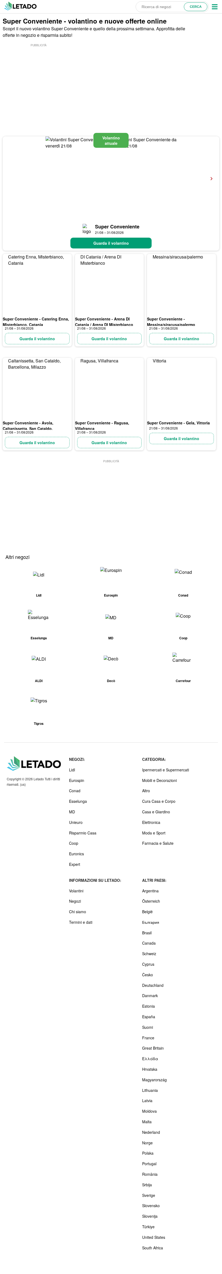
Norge (147, 1142)
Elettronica (151, 822)
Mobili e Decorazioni (159, 780)
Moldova (149, 1111)
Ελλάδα (150, 1058)
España (148, 1016)
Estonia (148, 1006)
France (148, 1037)
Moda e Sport (153, 833)
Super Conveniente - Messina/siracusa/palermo (171, 321)
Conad (74, 790)
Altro (146, 790)
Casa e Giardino (156, 811)
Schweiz (149, 953)
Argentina (150, 890)
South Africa (152, 1247)
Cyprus (148, 964)
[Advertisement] (38, 82)
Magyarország (154, 1079)
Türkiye (148, 1226)
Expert (74, 864)
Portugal (149, 1163)
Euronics (76, 853)
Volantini (76, 890)
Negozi (75, 901)
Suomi (147, 1027)
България (150, 922)
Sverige (148, 1195)
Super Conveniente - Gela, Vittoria (178, 422)
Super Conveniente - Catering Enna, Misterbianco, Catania (36, 321)
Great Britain (153, 1048)
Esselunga (78, 801)
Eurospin (76, 780)
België (147, 911)
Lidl (72, 769)
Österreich (151, 901)
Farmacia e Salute (158, 843)
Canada (149, 943)
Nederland (151, 1132)
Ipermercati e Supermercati (165, 769)
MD (72, 811)
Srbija (147, 1184)
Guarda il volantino (111, 243)
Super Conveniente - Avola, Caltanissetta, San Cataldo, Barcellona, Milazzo (28, 428)
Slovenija (150, 1216)
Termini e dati (80, 922)
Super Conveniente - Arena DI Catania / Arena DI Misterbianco (104, 321)
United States (153, 1237)
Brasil (147, 932)
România (150, 1174)
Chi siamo (77, 911)
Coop (73, 843)
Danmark (150, 995)
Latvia (147, 1100)
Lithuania (150, 1090)
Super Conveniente (117, 226)
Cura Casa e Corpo (158, 801)
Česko (147, 974)
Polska (148, 1153)
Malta (147, 1121)
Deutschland (153, 985)
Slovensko (151, 1205)
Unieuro (76, 822)
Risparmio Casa (82, 833)
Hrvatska (149, 1069)
